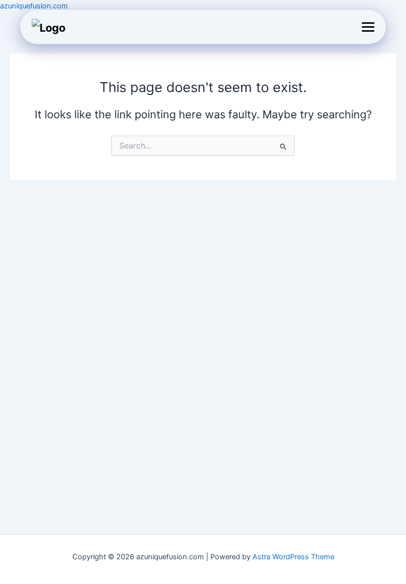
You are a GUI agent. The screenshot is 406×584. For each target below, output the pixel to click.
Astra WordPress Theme (293, 556)
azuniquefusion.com (34, 5)
